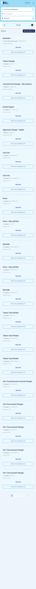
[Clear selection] (33, 9)
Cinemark (6, 64)
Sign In (27, 3)
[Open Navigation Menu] (33, 3)
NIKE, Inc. (6, 86)
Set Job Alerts (28, 31)
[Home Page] (6, 3)
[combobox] (19, 9)
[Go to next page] (27, 495)
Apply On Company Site (18, 52)
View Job (18, 47)
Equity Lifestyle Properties (10, 41)
